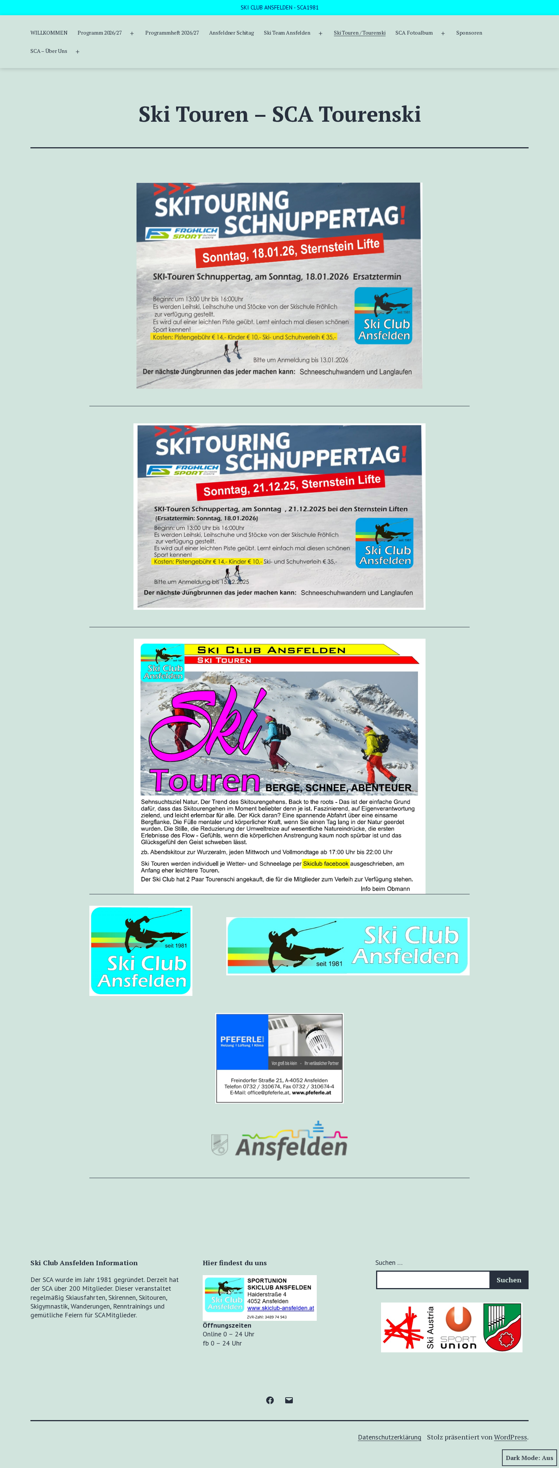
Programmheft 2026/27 (172, 32)
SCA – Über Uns (48, 50)
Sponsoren (469, 32)
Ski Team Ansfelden (287, 32)
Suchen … (389, 1262)
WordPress (510, 1436)
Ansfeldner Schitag (231, 32)
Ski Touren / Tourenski (360, 32)
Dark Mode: (523, 1458)
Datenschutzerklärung (389, 1437)
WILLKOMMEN (49, 32)
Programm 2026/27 (100, 32)
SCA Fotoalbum (413, 32)
